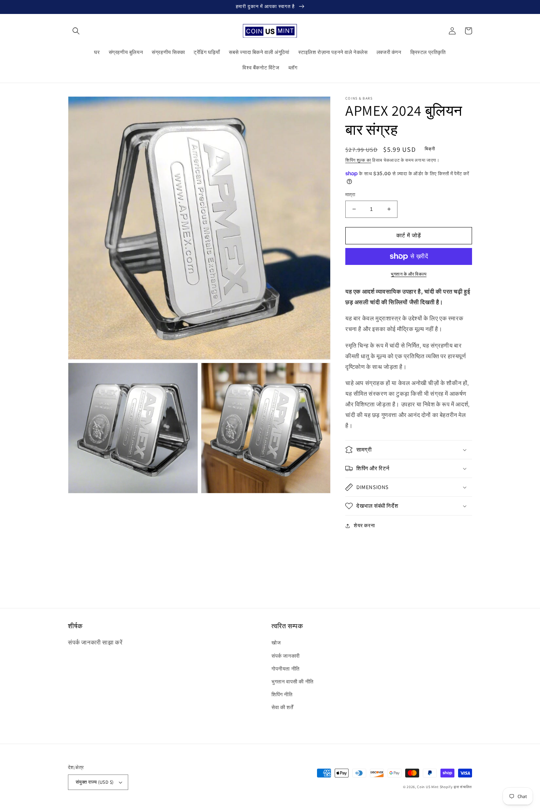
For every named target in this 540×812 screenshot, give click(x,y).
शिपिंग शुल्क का (358, 160)
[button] (76, 31)
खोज (276, 642)
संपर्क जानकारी (285, 656)
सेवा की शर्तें (282, 707)
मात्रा (350, 194)
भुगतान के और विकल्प (408, 274)
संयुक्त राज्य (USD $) (95, 782)
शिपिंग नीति (282, 694)
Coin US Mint (427, 786)
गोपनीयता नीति (285, 668)
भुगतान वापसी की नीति (292, 681)
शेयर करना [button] (364, 525)
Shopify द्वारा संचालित (456, 786)
